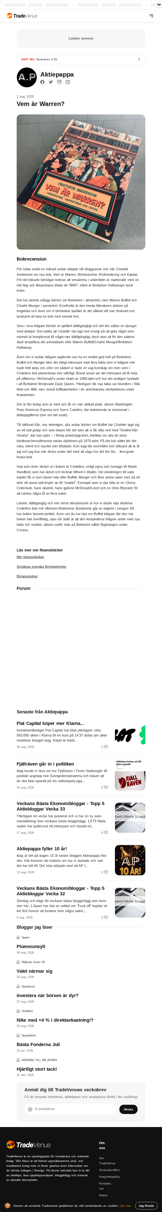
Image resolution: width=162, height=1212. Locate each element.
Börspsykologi (27, 576)
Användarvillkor (109, 1170)
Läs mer (125, 1205)
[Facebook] (42, 82)
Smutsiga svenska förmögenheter (41, 566)
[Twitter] (51, 82)
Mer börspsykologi (30, 557)
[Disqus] (81, 649)
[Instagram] (59, 82)
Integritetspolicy (109, 1176)
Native (103, 1195)
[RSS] (68, 82)
